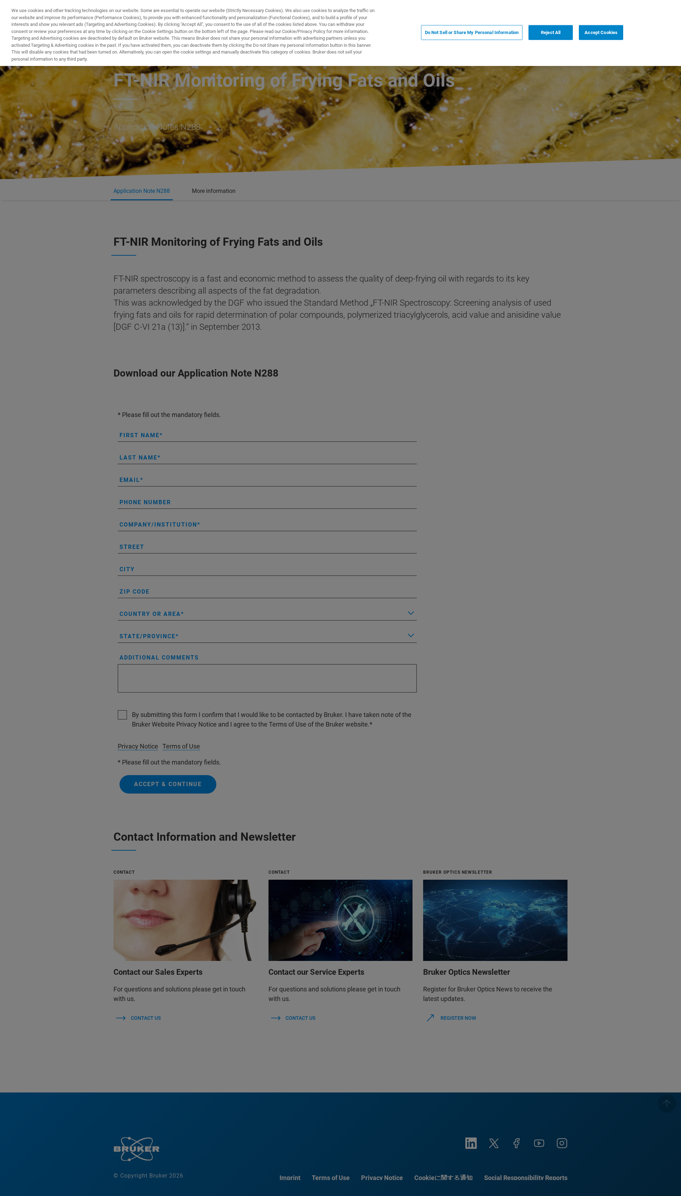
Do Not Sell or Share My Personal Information (472, 32)
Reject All (550, 32)
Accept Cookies (601, 32)
